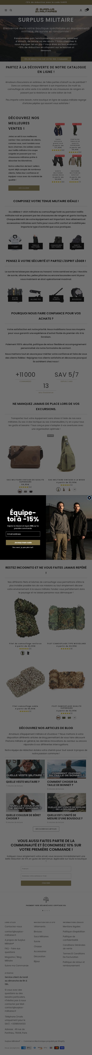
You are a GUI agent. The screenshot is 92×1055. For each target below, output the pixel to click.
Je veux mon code (23, 542)
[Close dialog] (89, 498)
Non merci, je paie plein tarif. (22, 547)
